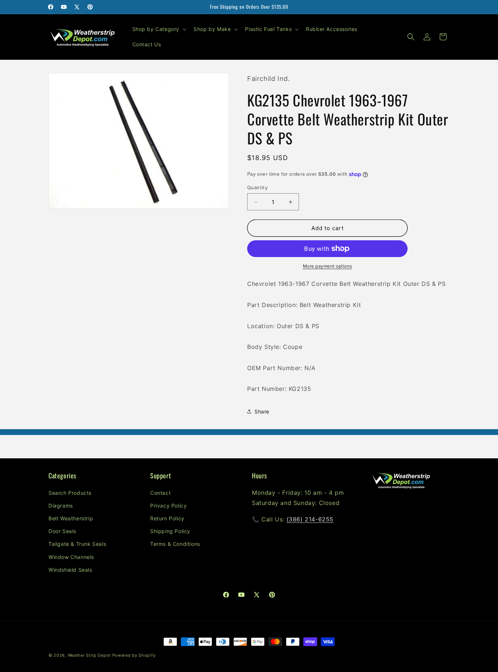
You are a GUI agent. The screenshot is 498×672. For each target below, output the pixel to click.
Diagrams (60, 505)
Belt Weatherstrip (70, 518)
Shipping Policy (170, 531)
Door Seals (62, 531)
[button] (159, 29)
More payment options (327, 266)
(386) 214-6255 (310, 519)
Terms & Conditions (175, 544)
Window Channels (71, 557)
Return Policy (167, 518)
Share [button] (261, 411)
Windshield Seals (70, 570)
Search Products (70, 493)
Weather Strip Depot (89, 655)
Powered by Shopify (134, 655)
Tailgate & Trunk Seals (77, 544)
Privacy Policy (168, 505)
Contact (160, 493)
